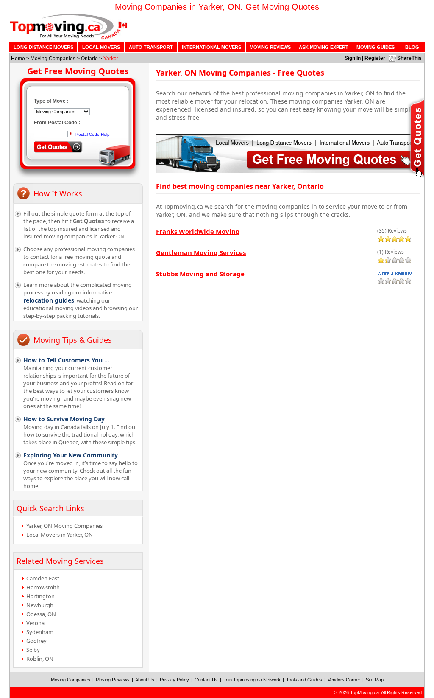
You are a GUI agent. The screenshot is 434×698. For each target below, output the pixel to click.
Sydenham (39, 632)
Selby (33, 649)
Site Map (375, 679)
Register (374, 58)
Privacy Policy (174, 679)
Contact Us (206, 679)
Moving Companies (53, 59)
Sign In (353, 58)
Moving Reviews (113, 679)
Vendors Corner (344, 679)
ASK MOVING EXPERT (323, 47)
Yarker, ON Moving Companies (64, 526)
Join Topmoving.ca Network (252, 679)
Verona (35, 623)
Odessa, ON (41, 614)
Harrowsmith (43, 587)
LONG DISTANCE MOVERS (43, 47)
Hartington (40, 596)
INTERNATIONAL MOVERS (211, 47)
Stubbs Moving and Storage (200, 273)
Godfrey (36, 641)
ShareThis (409, 58)
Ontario (89, 59)
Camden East (42, 578)
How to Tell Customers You (66, 360)
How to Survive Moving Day (64, 419)
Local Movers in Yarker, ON (59, 534)
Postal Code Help (92, 134)
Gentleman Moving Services (201, 252)
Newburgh (39, 605)
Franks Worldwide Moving (198, 231)
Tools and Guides (304, 679)
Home (18, 59)
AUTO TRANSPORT (151, 47)
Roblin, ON (39, 658)
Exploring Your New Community (70, 455)
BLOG (412, 47)
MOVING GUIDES (375, 47)
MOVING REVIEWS (270, 47)
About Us (144, 679)
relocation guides (48, 300)
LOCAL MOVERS (101, 47)
